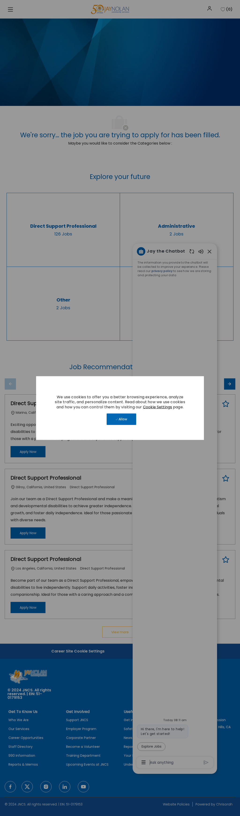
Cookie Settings (157, 407)
